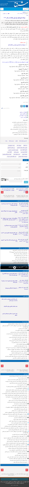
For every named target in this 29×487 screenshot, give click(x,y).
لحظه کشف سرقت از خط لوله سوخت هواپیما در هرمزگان (17, 349)
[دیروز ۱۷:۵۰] (23, 227)
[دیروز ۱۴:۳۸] (21, 191)
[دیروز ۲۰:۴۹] (23, 213)
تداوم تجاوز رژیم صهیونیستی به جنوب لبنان (19, 405)
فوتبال (16, 141)
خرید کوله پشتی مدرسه (11, 156)
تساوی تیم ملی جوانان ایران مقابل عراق (20, 462)
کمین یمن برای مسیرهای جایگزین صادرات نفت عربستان (17, 379)
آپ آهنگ (25, 145)
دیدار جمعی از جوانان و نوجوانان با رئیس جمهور (9, 314)
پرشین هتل (16, 152)
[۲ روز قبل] (7, 470)
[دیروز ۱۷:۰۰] (23, 315)
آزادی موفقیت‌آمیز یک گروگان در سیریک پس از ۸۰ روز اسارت (16, 347)
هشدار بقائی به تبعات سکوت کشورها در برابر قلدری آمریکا (17, 441)
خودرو (27, 186)
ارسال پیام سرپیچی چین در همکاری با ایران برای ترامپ (17, 416)
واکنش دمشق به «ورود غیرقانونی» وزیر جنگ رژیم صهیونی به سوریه (15, 438)
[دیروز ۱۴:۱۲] (23, 283)
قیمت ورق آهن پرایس (7, 154)
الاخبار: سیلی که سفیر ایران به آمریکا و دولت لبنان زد (18, 337)
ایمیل (27, 167)
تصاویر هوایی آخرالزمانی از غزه (22, 344)
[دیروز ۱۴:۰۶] (23, 290)
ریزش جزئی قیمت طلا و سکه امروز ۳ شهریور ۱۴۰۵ (9, 240)
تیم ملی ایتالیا (11, 141)
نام (27, 163)
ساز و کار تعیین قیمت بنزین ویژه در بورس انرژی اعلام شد (17, 439)
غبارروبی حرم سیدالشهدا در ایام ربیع (20, 417)
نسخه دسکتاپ (14, 479)
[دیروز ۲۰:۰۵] (14, 267)
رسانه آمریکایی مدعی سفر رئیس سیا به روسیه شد (18, 460)
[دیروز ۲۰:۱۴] (23, 220)
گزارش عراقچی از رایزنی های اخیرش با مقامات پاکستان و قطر (16, 390)
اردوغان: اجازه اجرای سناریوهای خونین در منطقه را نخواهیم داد (16, 407)
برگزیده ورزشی (25, 271)
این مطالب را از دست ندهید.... (22, 201)
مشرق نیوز (18, 3)
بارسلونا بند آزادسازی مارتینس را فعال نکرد (16, 45)
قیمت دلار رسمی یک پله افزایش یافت (20, 255)
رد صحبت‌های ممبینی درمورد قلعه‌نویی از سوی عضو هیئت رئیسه (9, 274)
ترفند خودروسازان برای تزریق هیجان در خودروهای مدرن (8, 196)
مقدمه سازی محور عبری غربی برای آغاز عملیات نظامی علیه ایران (16, 356)
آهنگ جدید (9, 152)
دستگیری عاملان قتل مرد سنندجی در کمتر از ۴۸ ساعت (7, 370)
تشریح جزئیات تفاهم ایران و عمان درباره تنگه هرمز (18, 383)
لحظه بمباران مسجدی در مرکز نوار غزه (20, 403)
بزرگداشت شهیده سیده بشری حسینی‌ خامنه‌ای (19, 351)
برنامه (6, 141)
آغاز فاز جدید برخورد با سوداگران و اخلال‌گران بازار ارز (10, 226)
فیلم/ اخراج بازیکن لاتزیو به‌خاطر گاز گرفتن (19, 132)
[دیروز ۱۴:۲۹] (23, 242)
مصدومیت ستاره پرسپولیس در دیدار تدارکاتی (19, 410)
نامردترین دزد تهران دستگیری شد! (21, 330)
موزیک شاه (19, 145)
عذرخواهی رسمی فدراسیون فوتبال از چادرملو (19, 353)
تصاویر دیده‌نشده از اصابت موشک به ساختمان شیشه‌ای (17, 324)
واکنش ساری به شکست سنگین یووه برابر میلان (18, 129)
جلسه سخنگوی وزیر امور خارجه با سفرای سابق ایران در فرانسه (16, 443)
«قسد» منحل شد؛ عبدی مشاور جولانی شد (19, 398)
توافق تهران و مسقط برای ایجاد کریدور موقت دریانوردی (17, 448)
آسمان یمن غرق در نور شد (22, 378)
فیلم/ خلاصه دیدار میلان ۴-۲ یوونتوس (20, 134)
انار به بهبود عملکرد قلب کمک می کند (21, 474)
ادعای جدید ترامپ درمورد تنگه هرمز (21, 455)
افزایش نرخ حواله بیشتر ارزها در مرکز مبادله (19, 260)
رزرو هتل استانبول (11, 147)
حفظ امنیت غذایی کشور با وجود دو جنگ (20, 419)
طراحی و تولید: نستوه (14, 485)
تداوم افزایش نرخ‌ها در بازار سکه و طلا (20, 253)
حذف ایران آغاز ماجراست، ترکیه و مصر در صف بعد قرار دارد (16, 334)
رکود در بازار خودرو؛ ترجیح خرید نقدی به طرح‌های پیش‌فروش (22, 196)
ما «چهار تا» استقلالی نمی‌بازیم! (11, 288)
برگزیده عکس (25, 296)
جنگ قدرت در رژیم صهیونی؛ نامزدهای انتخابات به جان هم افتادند (16, 426)
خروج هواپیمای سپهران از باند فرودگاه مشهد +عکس (9, 211)
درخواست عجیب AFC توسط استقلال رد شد (19, 339)
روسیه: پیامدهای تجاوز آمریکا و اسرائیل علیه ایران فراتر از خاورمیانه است (14, 393)
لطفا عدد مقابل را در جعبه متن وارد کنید (21, 178)
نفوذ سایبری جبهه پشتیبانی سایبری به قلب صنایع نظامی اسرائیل (16, 412)
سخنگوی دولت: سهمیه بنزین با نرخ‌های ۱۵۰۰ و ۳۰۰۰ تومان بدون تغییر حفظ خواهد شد (9, 219)
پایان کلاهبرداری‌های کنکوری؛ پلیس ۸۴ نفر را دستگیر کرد (9, 233)
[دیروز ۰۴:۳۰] (7, 191)
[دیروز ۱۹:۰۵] (23, 301)
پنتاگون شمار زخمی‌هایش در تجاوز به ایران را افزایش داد (17, 424)
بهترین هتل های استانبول (22, 147)
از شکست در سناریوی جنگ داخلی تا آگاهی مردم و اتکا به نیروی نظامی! (15, 414)
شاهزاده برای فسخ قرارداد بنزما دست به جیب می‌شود (18, 400)
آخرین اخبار (26, 374)
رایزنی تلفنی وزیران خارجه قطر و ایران (20, 409)
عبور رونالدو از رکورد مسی (22, 131)
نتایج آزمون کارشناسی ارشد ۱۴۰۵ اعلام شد (19, 434)
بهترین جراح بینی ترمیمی (13, 150)
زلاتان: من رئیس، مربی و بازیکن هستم (20, 127)
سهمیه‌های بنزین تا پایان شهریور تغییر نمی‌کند (19, 423)
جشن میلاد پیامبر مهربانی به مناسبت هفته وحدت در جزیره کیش (9, 299)
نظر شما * (26, 170)
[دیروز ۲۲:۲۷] (23, 275)
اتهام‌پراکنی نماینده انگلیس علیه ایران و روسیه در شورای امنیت (16, 397)
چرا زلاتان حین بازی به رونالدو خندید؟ (20, 124)
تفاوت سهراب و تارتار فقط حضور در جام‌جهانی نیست (18, 450)
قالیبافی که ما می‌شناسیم (23, 328)
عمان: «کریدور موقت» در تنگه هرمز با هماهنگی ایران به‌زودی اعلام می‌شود (14, 428)
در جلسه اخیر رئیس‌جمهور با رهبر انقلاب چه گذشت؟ (18, 458)
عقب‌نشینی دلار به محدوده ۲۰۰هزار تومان (20, 250)
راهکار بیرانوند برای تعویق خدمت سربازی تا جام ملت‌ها (9, 281)
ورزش (25, 9)
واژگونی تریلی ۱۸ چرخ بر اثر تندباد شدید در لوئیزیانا (18, 354)
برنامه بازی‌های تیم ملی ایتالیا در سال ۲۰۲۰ (14, 18)
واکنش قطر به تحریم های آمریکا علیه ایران (19, 335)
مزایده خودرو (24, 154)
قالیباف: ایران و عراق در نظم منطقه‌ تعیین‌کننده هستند (17, 429)
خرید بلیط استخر (17, 154)
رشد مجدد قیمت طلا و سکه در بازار (21, 259)
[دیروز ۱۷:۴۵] (23, 308)
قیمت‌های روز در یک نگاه (23, 248)
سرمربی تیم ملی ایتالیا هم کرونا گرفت (20, 125)
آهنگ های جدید (24, 152)
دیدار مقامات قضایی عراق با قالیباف (10, 306)
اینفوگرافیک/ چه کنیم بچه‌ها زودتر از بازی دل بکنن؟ (7, 474)
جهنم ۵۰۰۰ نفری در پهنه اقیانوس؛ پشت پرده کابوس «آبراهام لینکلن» (15, 444)
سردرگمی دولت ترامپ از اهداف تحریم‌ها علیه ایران (18, 376)
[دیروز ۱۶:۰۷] (23, 235)
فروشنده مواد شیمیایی (23, 156)
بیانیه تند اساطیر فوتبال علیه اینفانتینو (20, 346)
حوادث (27, 361)
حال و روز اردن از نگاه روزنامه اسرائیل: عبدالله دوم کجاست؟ (16, 386)
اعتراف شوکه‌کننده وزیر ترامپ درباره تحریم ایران (18, 332)
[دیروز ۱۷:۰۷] (7, 365)
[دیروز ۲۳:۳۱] (23, 206)
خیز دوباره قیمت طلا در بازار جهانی (21, 257)
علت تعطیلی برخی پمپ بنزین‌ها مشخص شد (19, 342)
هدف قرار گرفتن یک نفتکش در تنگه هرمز (20, 358)
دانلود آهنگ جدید (23, 150)
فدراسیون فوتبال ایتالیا (23, 141)
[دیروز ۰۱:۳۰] (21, 470)
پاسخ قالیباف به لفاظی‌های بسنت (21, 388)
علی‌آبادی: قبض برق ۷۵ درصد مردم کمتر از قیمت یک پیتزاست (9, 204)
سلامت (26, 465)
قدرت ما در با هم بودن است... (22, 385)
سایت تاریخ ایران (11, 145)
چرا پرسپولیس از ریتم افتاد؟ (22, 453)
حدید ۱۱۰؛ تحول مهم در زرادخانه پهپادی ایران (18, 267)
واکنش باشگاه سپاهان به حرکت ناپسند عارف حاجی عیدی (17, 457)
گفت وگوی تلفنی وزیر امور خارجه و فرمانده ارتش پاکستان (17, 402)
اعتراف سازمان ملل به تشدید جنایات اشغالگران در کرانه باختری (16, 391)
